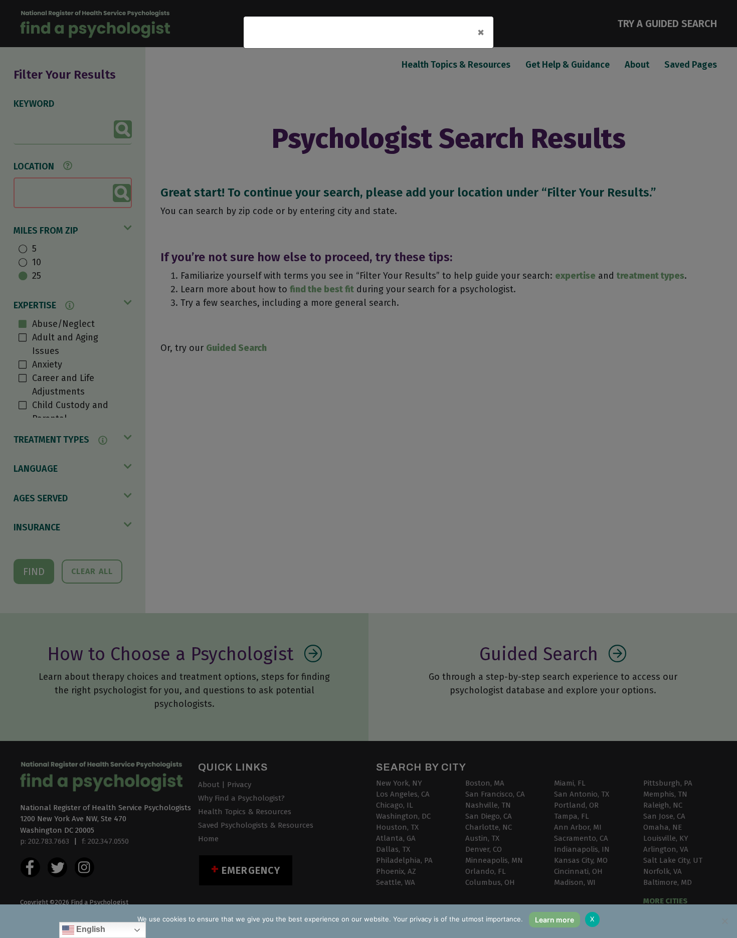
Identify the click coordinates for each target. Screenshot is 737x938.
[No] (724, 921)
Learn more (554, 919)
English (89, 929)
